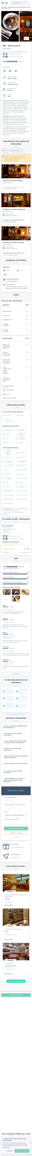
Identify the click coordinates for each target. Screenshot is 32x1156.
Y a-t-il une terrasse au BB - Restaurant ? (13, 771)
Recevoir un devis (16, 833)
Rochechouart (7, 527)
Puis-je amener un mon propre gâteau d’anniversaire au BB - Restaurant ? (14, 780)
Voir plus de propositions (16, 981)
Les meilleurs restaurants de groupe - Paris (22, 706)
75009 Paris (6, 531)
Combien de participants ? (11, 819)
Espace (6, 812)
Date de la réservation (10, 797)
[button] (16, 177)
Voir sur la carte (7, 532)
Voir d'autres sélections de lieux (16, 714)
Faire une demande (16, 995)
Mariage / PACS (10, 503)
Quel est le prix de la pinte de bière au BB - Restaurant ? (16, 756)
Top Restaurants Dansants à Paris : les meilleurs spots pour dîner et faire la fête (10, 705)
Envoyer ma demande (16, 828)
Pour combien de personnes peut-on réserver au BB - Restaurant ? (15, 741)
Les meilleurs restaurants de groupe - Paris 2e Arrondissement (10, 691)
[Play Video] (10, 26)
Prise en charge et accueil (16, 572)
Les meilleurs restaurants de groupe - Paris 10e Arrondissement (10, 698)
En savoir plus (6, 1147)
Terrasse (8, 434)
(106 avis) (21, 61)
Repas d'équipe (23, 499)
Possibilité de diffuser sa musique (22, 434)
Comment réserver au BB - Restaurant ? (13, 734)
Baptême (8, 457)
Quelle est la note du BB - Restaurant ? (13, 749)
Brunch (8, 470)
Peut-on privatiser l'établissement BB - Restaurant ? (15, 726)
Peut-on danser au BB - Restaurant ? (16, 764)
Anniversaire (22, 457)
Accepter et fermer (22, 1151)
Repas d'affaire (23, 470)
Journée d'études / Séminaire (10, 490)
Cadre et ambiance (16, 577)
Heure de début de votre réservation (14, 804)
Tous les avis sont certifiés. (10, 568)
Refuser (9, 1151)
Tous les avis (16, 674)
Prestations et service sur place (16, 582)
